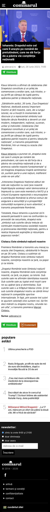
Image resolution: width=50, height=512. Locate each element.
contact (10, 498)
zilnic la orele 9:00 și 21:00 (18, 432)
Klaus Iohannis (9, 154)
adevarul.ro (10, 66)
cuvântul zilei (15, 507)
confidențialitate (14, 493)
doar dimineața (12, 436)
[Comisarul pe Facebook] (5, 475)
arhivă (9, 484)
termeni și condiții (15, 489)
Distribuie (11, 72)
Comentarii (30, 325)
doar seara (10, 440)
